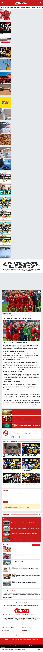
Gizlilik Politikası (13, 605)
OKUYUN (37, 645)
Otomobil (38, 7)
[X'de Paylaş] (5, 313)
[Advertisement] (21, 281)
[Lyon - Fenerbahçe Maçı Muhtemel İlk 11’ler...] (12, 463)
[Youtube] (19, 437)
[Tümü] (39, 514)
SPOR (21, 261)
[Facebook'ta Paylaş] (3, 313)
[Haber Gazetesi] (20, 3)
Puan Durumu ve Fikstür (27, 627)
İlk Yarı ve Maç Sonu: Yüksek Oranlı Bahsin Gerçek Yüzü (16, 649)
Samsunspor (13, 7)
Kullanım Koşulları (27, 605)
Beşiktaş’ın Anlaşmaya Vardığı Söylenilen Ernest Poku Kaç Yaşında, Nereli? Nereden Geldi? (11, 455)
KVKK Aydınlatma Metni (34, 605)
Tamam (3, 646)
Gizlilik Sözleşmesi (19, 605)
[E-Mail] (10, 437)
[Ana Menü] (2, 3)
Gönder (5, 502)
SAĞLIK (23, 7)
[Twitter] (14, 437)
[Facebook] (12, 437)
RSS (7, 639)
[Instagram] (16, 437)
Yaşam (18, 7)
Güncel (2, 7)
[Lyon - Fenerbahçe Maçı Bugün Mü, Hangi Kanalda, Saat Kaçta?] (31, 463)
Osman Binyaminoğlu (13, 432)
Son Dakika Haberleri (27, 630)
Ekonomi (28, 7)
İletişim (8, 605)
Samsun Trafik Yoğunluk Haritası (9, 627)
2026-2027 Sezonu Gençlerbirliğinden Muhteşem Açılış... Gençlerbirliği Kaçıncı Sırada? (30, 485)
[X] (18, 603)
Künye (5, 605)
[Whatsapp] (26, 603)
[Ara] (40, 3)
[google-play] (24, 635)
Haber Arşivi (5, 633)
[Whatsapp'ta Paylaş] (7, 313)
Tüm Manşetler (6, 630)
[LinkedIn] (22, 603)
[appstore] (18, 635)
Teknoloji (33, 7)
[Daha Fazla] (10, 313)
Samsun (7, 7)
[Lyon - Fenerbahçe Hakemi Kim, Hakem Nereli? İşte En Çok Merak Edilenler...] (31, 448)
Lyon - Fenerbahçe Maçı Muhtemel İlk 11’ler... (11, 469)
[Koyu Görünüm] (38, 3)
